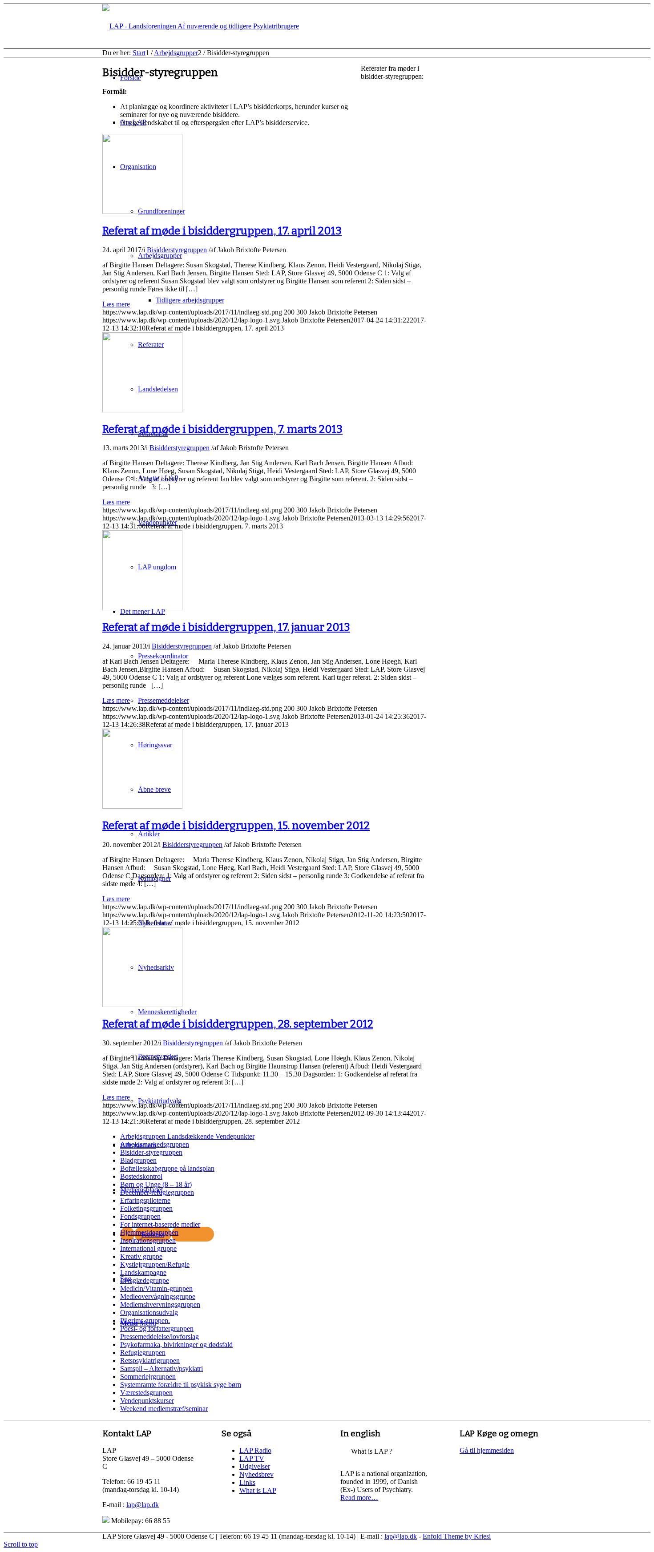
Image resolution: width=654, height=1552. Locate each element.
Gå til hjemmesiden (487, 1450)
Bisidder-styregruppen (151, 1152)
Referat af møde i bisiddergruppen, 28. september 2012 (237, 1024)
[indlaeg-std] (142, 211)
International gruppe (148, 1248)
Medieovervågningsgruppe (157, 1296)
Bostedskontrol (141, 1176)
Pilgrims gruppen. (145, 1320)
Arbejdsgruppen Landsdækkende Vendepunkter (187, 1136)
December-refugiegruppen (157, 1192)
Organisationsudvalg (149, 1312)
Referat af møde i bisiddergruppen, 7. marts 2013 (222, 429)
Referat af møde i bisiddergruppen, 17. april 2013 (222, 231)
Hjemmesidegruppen (149, 1232)
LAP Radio (255, 1450)
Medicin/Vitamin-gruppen (156, 1288)
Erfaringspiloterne (145, 1200)
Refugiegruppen (143, 1352)
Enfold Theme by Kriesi (457, 1536)
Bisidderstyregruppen (177, 250)
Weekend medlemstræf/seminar (164, 1408)
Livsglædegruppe (144, 1280)
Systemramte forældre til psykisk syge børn (180, 1384)
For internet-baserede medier (160, 1224)
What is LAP (257, 1490)
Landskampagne (143, 1272)
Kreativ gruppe (141, 1256)
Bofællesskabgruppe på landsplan (167, 1168)
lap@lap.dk (142, 1504)
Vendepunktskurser (147, 1400)
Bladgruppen (138, 1160)
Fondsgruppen (140, 1216)
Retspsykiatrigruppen (150, 1360)
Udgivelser (254, 1466)
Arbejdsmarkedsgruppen (154, 1144)
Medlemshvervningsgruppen (160, 1304)
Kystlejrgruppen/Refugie (155, 1264)
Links (247, 1482)
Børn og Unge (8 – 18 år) (156, 1184)
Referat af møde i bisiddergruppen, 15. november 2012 (236, 825)
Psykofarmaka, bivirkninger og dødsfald (176, 1344)
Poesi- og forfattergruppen (157, 1328)
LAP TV (251, 1458)
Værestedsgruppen (146, 1392)
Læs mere (116, 304)
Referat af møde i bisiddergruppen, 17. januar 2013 (226, 627)
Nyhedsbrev (256, 1474)
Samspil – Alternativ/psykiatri (161, 1368)
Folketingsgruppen (146, 1208)
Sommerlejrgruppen (148, 1376)
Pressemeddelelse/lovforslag (159, 1336)
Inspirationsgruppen (148, 1240)
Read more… (359, 1497)
